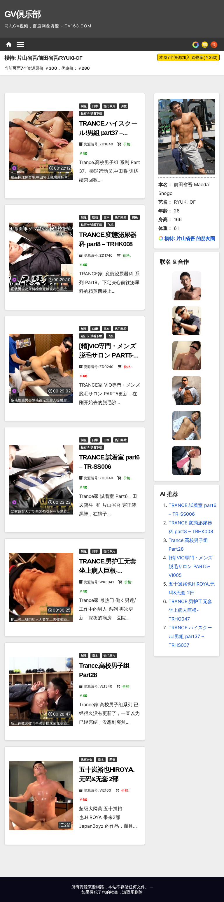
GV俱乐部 (22, 14)
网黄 (112, 759)
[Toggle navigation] (20, 44)
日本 (95, 106)
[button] (214, 44)
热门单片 (109, 106)
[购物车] (204, 44)
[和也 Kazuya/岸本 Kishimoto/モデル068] (186, 320)
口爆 (95, 328)
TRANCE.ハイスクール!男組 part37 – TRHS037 (108, 132)
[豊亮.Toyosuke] (186, 425)
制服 (84, 106)
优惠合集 (86, 759)
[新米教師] (186, 460)
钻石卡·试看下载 (91, 113)
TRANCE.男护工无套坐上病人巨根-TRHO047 (107, 570)
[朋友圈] (195, 44)
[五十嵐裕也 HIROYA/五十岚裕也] (186, 285)
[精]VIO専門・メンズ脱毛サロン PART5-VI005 (107, 355)
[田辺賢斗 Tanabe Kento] (186, 355)
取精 (95, 217)
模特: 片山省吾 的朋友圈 (189, 238)
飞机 (110, 224)
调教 (124, 106)
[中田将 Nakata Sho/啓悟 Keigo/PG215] (186, 390)
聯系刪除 (134, 891)
